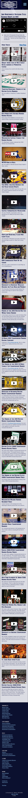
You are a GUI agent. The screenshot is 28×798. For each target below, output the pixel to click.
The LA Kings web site (13, 342)
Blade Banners (5, 716)
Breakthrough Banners (7, 736)
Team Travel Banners (7, 745)
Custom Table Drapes (7, 714)
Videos (3, 774)
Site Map (4, 785)
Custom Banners (6, 708)
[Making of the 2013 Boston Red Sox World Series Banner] (14, 302)
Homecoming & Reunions (8, 727)
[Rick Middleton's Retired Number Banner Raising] (14, 105)
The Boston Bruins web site (14, 423)
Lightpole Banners (6, 740)
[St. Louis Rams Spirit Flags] (14, 651)
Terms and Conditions (7, 766)
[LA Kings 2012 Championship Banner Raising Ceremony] (14, 330)
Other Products (5, 763)
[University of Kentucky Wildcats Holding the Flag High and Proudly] (14, 276)
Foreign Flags (5, 761)
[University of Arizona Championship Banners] (14, 624)
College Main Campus (7, 753)
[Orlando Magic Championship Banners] (14, 516)
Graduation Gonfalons (7, 746)
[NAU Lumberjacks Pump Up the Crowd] (14, 252)
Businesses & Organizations (8, 729)
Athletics (4, 752)
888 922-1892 (14, 794)
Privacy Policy (5, 767)
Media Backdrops (6, 713)
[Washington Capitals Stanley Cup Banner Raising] (14, 129)
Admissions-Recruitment (8, 726)
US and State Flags (6, 764)
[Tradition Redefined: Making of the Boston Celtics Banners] (14, 81)
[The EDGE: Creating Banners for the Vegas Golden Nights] (14, 176)
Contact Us (4, 780)
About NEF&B (5, 773)
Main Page (22, 45)
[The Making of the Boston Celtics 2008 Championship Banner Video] (14, 467)
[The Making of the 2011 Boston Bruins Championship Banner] (14, 410)
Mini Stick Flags (5, 717)
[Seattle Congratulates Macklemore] (14, 202)
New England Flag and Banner (9, 4)
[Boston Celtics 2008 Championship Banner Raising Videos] (14, 438)
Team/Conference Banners (8, 743)
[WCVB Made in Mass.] (14, 154)
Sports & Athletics (6, 723)
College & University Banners (9, 760)
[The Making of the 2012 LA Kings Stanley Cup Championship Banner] (14, 356)
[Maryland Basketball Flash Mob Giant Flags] (14, 226)
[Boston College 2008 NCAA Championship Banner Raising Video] (14, 677)
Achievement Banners (7, 734)
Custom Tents (5, 711)
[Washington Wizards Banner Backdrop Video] (14, 491)
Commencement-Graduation (9, 724)
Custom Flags (5, 710)
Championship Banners (7, 737)
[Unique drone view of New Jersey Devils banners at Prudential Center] (14, 54)
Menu (24, 4)
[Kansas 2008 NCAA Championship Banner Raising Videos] (14, 541)
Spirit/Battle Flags (6, 739)
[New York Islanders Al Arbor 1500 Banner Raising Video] (14, 569)
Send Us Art (5, 782)
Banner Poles (5, 707)
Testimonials (5, 776)
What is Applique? (6, 777)
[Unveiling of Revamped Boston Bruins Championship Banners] (14, 383)
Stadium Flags (5, 742)
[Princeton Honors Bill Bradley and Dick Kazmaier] (14, 596)
